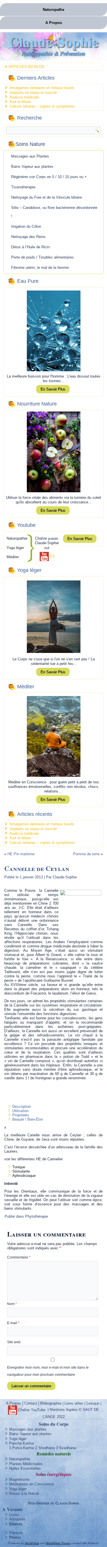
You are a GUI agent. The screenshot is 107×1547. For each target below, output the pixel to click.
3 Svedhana (66, 1448)
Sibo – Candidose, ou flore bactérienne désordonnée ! (54, 211)
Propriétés (20, 1115)
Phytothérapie (36, 1216)
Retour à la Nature (24, 1493)
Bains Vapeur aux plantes (32, 166)
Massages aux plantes (28, 1429)
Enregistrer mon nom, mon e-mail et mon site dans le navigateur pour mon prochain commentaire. (48, 1371)
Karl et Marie (20, 102)
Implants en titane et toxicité (33, 92)
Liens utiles (73, 1403)
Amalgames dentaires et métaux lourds (41, 88)
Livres (14, 1514)
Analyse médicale (24, 97)
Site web (14, 1342)
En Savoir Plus (53, 389)
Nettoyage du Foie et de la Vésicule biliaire (46, 197)
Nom (12, 1304)
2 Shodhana (45, 1448)
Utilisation (20, 1111)
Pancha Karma (21, 1443)
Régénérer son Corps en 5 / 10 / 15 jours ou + (49, 177)
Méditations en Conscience (31, 1484)
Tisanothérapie (23, 187)
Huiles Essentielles (25, 1468)
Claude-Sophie (53, 41)
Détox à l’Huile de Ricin (30, 247)
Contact (30, 1403)
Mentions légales (64, 1409)
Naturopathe (53, 9)
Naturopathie (19, 1459)
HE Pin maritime (21, 854)
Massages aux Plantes (30, 156)
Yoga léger (18, 1439)
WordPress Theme (58, 1543)
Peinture (16, 1533)
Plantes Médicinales (26, 1464)
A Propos (53, 23)
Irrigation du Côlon (26, 226)
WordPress (32, 1543)
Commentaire (19, 1257)
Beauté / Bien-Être (27, 1119)
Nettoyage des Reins (28, 237)
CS (52, 556)
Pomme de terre (86, 854)
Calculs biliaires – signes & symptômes (42, 106)
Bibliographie (50, 1403)
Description (21, 1106)
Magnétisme (19, 1479)
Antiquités (17, 1519)
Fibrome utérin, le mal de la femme (40, 267)
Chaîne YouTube (31, 1410)
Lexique (92, 1403)
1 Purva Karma (21, 1448)
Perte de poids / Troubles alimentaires (42, 257)
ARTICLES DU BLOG (27, 66)
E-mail (13, 1323)
